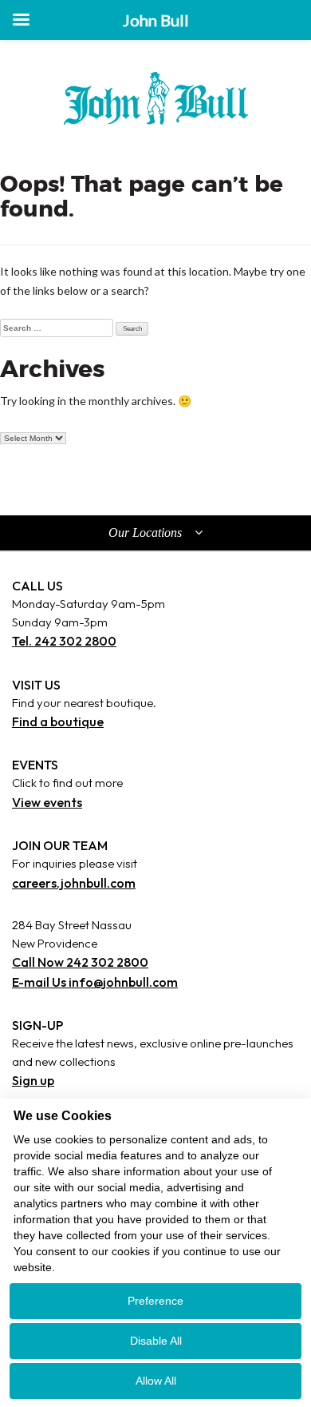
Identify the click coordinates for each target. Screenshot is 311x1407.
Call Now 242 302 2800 (80, 962)
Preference (155, 1300)
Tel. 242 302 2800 (64, 641)
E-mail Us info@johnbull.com (95, 982)
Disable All (156, 1340)
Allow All (156, 1380)
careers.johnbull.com (74, 883)
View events (47, 802)
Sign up (33, 1080)
